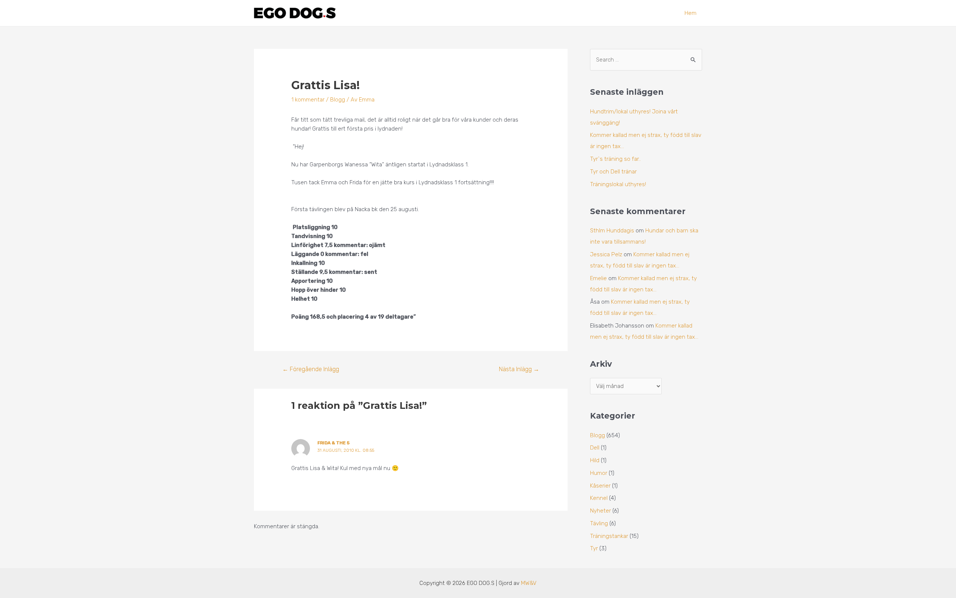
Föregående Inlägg (310, 369)
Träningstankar (609, 536)
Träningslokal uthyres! (618, 184)
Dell (594, 447)
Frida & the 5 (333, 442)
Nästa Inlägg (519, 369)
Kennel (599, 498)
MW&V (529, 583)
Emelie (598, 278)
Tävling (599, 523)
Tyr (594, 548)
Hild (594, 460)
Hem (690, 13)
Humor (598, 473)
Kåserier (600, 485)
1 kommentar (308, 99)
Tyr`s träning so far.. (615, 159)
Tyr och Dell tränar (613, 171)
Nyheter (600, 510)
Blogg (337, 99)
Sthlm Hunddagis (612, 230)
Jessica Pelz (606, 254)
